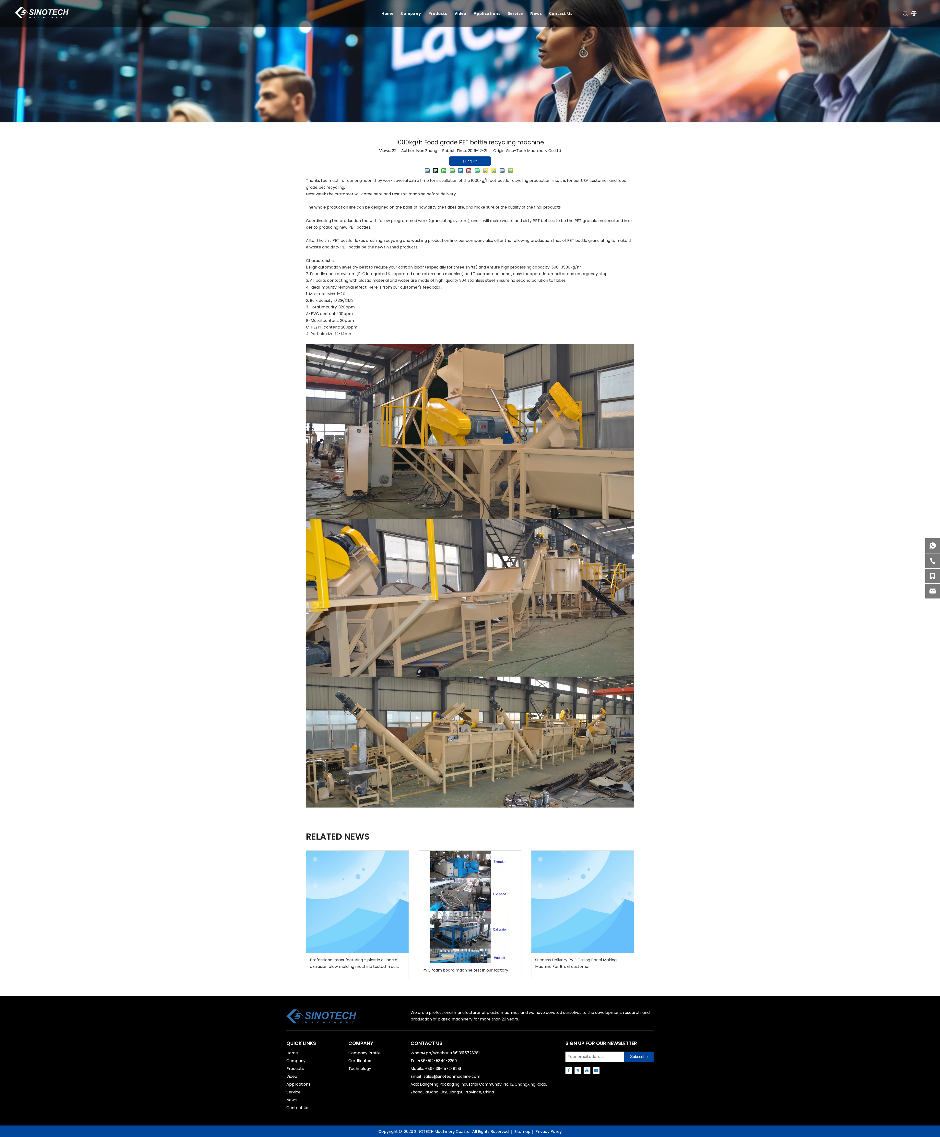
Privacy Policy (548, 1131)
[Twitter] (578, 1070)
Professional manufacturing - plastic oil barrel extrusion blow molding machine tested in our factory (354, 963)
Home (387, 13)
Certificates (359, 1061)
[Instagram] (596, 1070)
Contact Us (560, 13)
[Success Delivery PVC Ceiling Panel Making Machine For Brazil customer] (582, 902)
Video (460, 13)
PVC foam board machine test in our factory (465, 970)
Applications (487, 13)
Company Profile (364, 1053)
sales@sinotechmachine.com (451, 1076)
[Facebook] (568, 1070)
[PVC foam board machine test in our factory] (470, 907)
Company (411, 13)
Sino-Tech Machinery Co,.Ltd (533, 150)
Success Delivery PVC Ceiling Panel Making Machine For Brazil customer (576, 963)
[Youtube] (587, 1070)
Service (515, 13)
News (536, 13)
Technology (359, 1068)
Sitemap (522, 1131)
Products (437, 13)
